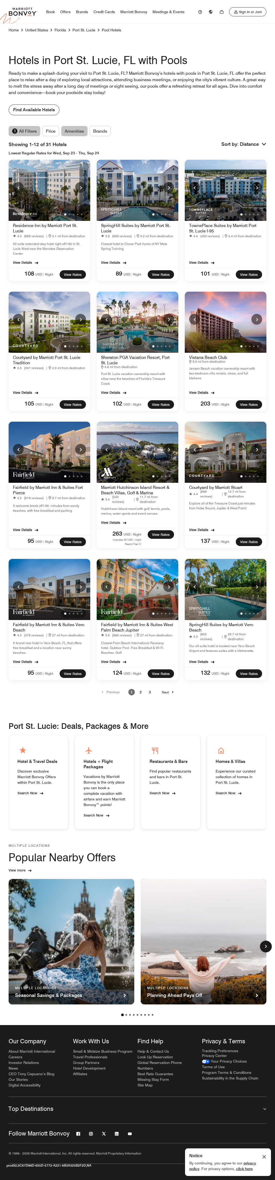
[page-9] (152, 1015)
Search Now (27, 793)
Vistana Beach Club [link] (208, 357)
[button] (253, 144)
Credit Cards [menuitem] (104, 12)
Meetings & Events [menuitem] (168, 12)
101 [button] (205, 273)
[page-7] (145, 1015)
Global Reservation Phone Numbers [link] (160, 1065)
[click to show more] (266, 946)
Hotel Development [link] (89, 1068)
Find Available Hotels (34, 109)
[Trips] (221, 12)
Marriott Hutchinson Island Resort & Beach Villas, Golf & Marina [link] (135, 490)
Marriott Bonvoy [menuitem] (133, 12)
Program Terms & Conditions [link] (226, 1072)
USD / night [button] (44, 274)
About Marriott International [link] (32, 1051)
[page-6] (141, 1015)
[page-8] (149, 1015)
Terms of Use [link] (213, 1067)
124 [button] (117, 672)
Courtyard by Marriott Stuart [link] (216, 487)
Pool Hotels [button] (111, 30)
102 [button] (117, 403)
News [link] (13, 1068)
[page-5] (137, 1015)
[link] (200, 12)
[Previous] (18, 187)
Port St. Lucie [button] (84, 30)
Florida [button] (60, 30)
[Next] (80, 187)
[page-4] (134, 1015)
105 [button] (29, 403)
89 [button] (119, 273)
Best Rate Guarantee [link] (155, 1074)
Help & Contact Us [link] (153, 1051)
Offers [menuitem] (65, 12)
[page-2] (126, 1015)
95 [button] (31, 540)
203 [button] (205, 403)
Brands (100, 131)
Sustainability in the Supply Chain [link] (230, 1078)
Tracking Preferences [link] (220, 1051)
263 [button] (117, 533)
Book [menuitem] (50, 12)
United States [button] (36, 30)
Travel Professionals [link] (90, 1057)
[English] (211, 12)
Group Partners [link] (86, 1062)
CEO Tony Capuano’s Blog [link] (31, 1074)
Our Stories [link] (18, 1079)
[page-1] (122, 1015)
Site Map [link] (145, 1085)
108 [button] (29, 273)
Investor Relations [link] (24, 1062)
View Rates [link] (73, 274)
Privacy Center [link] (214, 1055)
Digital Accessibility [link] (25, 1085)
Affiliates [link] (80, 1074)
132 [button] (205, 672)
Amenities (74, 131)
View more (17, 870)
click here (244, 1169)
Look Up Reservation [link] (155, 1057)
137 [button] (205, 540)
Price (51, 131)
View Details (22, 262)
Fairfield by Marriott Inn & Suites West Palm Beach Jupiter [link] (137, 627)
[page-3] (130, 1015)
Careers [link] (15, 1057)
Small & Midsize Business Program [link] (102, 1051)
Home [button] (14, 30)
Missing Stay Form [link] (153, 1079)
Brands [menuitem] (82, 12)
